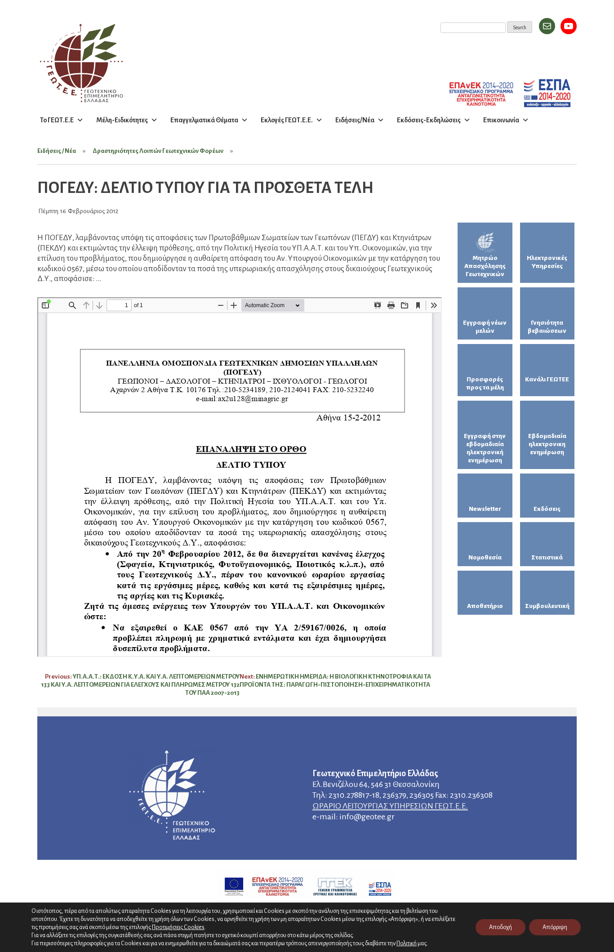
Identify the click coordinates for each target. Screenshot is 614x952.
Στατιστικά (547, 557)
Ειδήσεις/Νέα (354, 120)
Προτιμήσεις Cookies (178, 927)
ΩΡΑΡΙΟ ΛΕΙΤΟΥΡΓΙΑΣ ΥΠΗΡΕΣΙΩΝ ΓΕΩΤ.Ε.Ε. (390, 805)
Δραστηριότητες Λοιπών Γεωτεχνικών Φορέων (158, 150)
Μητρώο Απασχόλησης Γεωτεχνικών (485, 266)
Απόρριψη (555, 927)
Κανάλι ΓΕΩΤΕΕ (547, 379)
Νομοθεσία (485, 557)
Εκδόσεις (547, 508)
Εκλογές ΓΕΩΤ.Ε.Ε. (287, 120)
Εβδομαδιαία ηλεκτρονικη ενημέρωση (547, 444)
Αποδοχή (500, 927)
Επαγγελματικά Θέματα (204, 120)
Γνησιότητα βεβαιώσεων (547, 326)
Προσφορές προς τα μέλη (485, 383)
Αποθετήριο (485, 606)
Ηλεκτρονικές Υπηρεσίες (547, 262)
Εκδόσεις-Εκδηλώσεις (429, 120)
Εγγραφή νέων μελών (485, 326)
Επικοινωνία (501, 120)
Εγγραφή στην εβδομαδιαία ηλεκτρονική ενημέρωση (485, 448)
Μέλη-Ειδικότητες (122, 120)
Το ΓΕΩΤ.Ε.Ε (57, 120)
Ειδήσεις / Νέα (56, 150)
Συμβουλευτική (547, 606)
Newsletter (485, 508)
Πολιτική (406, 943)
